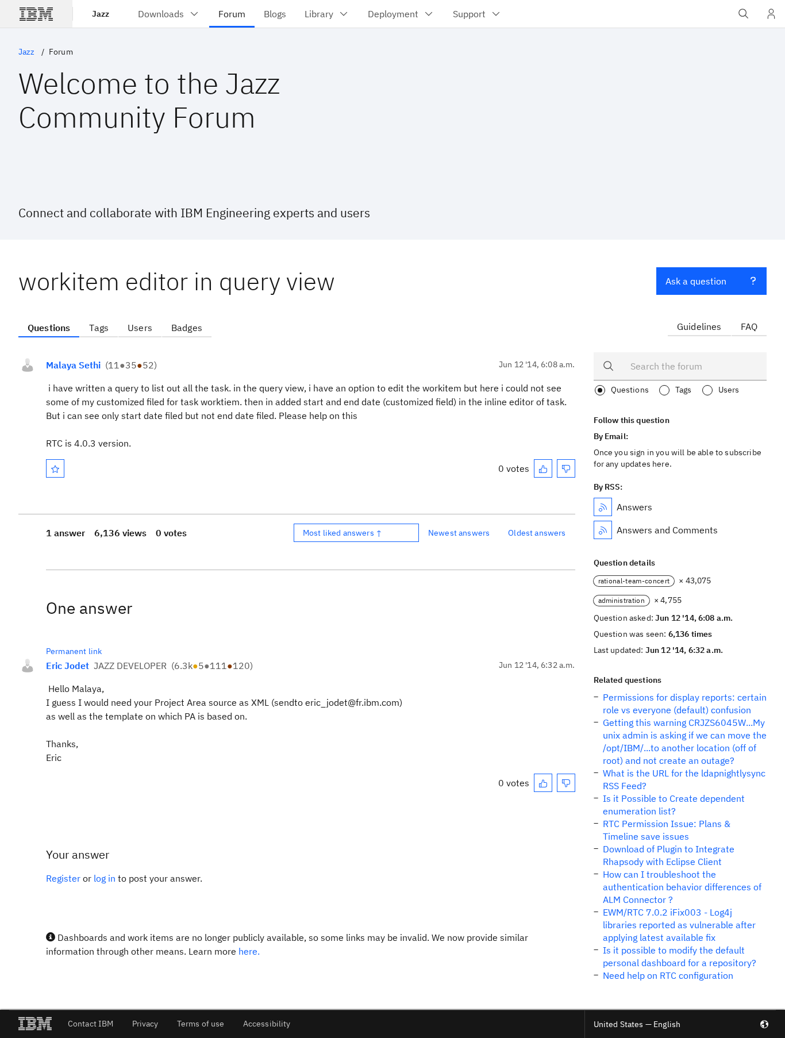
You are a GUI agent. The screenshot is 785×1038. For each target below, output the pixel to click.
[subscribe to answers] (603, 507)
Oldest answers (536, 533)
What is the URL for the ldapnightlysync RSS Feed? (684, 779)
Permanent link (74, 651)
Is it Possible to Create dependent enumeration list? (674, 805)
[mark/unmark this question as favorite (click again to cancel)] (55, 468)
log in (105, 878)
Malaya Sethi (73, 365)
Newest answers (459, 533)
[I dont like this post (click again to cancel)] (566, 468)
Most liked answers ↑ (342, 533)
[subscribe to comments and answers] (603, 530)
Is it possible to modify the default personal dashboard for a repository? (679, 956)
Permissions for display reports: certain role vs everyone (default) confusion (685, 703)
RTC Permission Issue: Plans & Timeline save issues (666, 830)
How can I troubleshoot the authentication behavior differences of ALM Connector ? (682, 886)
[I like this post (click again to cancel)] (543, 468)
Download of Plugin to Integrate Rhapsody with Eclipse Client (668, 855)
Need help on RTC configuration (668, 975)
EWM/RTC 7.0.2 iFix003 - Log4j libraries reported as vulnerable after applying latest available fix (679, 924)
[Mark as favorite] (55, 468)
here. (249, 951)
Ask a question (695, 281)
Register (63, 878)
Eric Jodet (67, 665)
